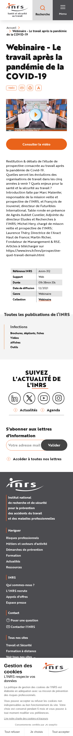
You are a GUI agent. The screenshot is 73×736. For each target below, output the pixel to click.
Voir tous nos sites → (21, 657)
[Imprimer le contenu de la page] (30, 88)
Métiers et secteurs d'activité (26, 543)
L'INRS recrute (16, 591)
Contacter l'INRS (23, 626)
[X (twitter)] (29, 398)
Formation (13, 555)
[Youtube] (44, 398)
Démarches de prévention (24, 549)
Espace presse (16, 602)
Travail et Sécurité (19, 645)
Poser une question (24, 620)
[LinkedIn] (15, 398)
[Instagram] (58, 398)
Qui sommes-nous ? (20, 585)
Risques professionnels (22, 538)
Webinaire (45, 299)
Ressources (14, 567)
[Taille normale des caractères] (38, 87)
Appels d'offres (17, 596)
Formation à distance (21, 651)
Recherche (42, 14)
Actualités (13, 561)
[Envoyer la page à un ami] (22, 88)
